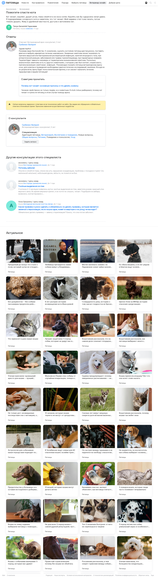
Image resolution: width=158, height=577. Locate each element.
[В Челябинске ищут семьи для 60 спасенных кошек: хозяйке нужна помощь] (60, 442)
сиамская (29, 28)
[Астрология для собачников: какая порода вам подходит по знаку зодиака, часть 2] (23, 442)
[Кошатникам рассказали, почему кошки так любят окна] (134, 405)
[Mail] (3, 3)
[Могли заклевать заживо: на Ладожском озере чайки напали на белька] (97, 256)
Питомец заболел (26, 168)
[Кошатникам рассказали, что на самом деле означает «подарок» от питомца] (97, 331)
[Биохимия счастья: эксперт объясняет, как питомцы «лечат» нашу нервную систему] (97, 479)
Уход (73, 137)
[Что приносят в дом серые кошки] (23, 331)
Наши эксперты (59, 575)
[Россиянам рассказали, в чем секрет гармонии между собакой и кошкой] (97, 553)
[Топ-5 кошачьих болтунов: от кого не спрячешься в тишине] (97, 516)
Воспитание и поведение (65, 135)
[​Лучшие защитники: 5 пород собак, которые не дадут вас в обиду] (60, 331)
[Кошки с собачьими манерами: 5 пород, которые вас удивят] (23, 553)
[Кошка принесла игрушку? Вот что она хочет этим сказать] (134, 368)
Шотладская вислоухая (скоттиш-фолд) (38, 204)
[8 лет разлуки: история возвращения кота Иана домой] (60, 294)
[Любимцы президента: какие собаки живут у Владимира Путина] (60, 256)
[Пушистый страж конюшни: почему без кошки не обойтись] (60, 553)
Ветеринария (24, 9)
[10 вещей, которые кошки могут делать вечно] (60, 479)
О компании (11, 575)
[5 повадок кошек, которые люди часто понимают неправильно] (134, 479)
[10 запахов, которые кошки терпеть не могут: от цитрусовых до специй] (60, 405)
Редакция (49, 575)
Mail (3, 575)
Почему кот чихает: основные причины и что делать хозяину (49, 86)
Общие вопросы (29, 137)
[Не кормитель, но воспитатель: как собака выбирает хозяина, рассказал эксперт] (134, 442)
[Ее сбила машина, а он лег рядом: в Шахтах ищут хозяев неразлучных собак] (134, 256)
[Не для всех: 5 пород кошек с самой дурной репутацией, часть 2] (60, 516)
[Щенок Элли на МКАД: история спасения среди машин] (134, 294)
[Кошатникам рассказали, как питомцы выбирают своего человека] (134, 331)
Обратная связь (143, 575)
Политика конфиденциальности (126, 575)
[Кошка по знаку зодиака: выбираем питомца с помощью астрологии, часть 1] (23, 516)
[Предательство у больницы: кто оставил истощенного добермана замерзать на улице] (23, 479)
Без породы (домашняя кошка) (35, 165)
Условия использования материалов (79, 575)
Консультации (11, 9)
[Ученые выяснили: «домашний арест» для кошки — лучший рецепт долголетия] (23, 368)
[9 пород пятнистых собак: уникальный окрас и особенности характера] (134, 516)
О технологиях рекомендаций (103, 575)
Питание (42, 137)
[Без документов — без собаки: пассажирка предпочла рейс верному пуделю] (23, 294)
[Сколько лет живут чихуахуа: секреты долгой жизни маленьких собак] (97, 405)
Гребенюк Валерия (27, 44)
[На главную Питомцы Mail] (12, 3)
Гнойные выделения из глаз (31, 186)
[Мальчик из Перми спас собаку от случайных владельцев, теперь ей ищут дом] (60, 368)
